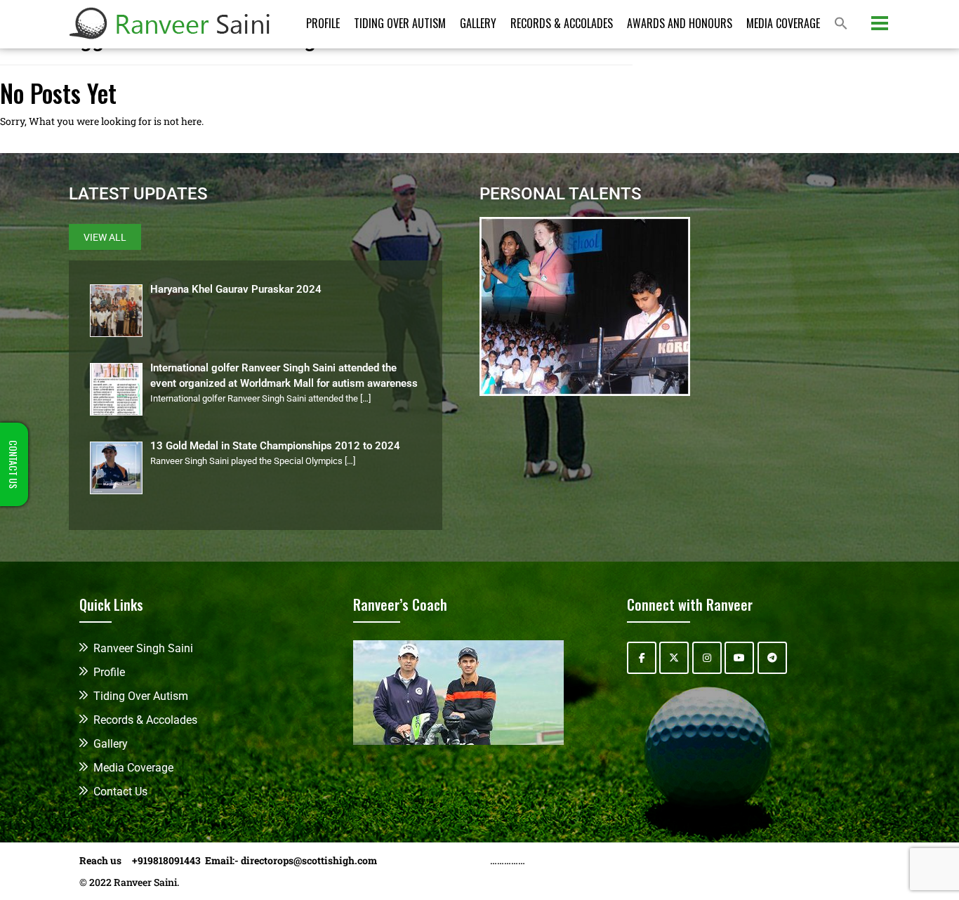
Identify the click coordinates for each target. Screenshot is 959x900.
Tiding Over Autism (400, 23)
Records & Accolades (561, 23)
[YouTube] (739, 658)
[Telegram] (772, 658)
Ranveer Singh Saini (143, 648)
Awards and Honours (679, 23)
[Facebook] (641, 658)
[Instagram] (707, 658)
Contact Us (120, 791)
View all (105, 237)
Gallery (478, 23)
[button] (841, 24)
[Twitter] (674, 658)
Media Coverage (783, 23)
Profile (323, 23)
